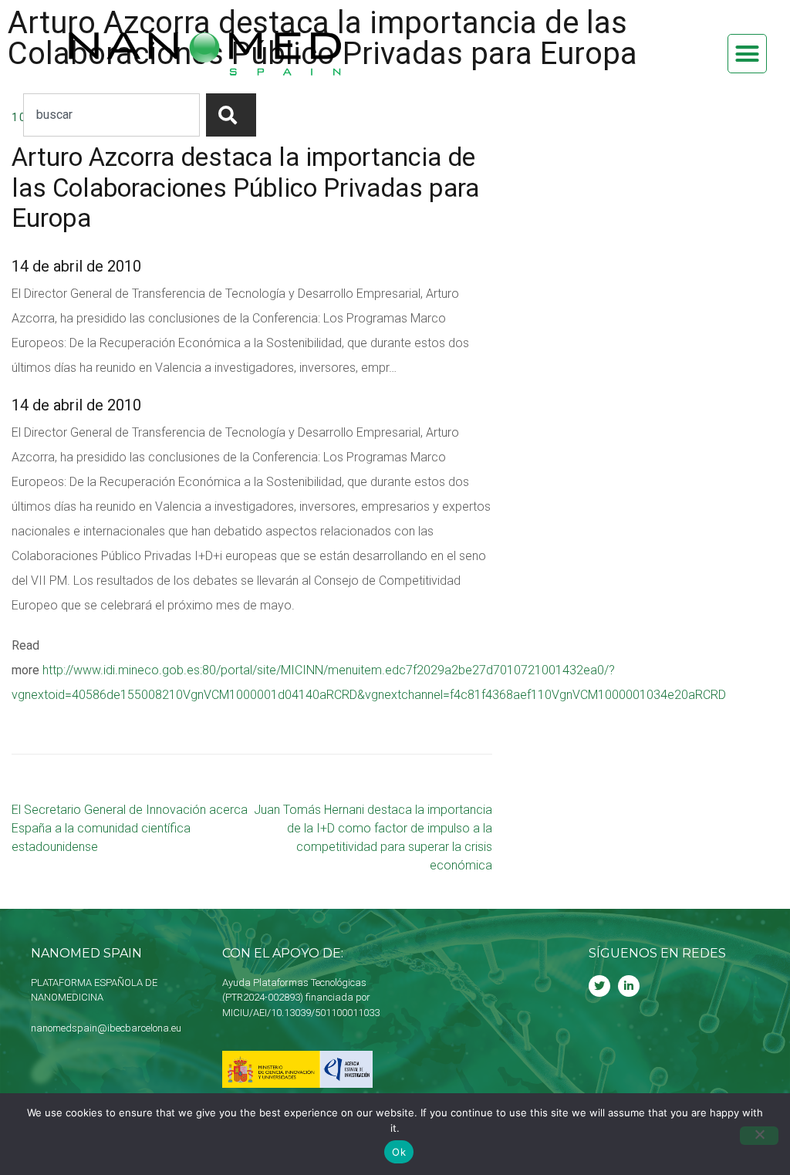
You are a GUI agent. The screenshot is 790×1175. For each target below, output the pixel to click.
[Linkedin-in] (629, 986)
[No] (759, 1135)
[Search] (231, 115)
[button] (748, 54)
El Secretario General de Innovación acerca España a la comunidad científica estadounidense (130, 828)
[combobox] (111, 115)
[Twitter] (599, 986)
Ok (399, 1152)
